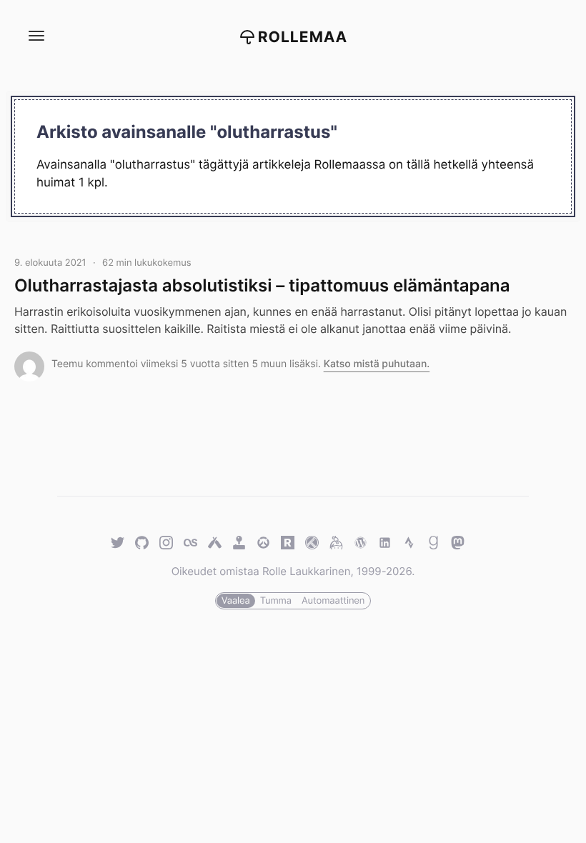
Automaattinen (333, 601)
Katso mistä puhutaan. (377, 364)
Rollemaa (303, 37)
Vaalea (236, 601)
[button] (36, 36)
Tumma (276, 601)
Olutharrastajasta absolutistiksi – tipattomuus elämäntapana (262, 285)
